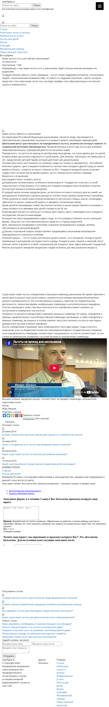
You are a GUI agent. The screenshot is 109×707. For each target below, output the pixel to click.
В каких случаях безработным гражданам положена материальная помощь (42, 604)
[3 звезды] (29, 419)
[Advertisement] (54, 108)
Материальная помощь (12, 48)
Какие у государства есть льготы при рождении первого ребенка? (36, 444)
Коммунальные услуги (11, 35)
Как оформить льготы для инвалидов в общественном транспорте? (37, 610)
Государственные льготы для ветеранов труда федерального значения (39, 597)
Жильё (3, 42)
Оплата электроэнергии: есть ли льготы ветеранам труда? (32, 627)
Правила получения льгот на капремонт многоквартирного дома (36, 630)
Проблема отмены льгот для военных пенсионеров (29, 636)
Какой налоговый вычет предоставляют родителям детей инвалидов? (39, 464)
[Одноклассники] (12, 415)
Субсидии (5, 45)
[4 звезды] (31, 419)
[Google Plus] (21, 415)
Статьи (3, 29)
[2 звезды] (26, 419)
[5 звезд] (33, 419)
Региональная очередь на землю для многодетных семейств (34, 633)
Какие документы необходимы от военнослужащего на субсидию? (37, 623)
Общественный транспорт (14, 52)
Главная (6, 470)
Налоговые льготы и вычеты (15, 32)
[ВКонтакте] (4, 415)
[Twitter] (8, 415)
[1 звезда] (24, 419)
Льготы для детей (9, 39)
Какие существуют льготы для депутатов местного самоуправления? (38, 617)
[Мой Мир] (16, 415)
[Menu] (100, 6)
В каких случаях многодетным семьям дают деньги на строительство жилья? (42, 434)
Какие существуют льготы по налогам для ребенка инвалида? (34, 454)
